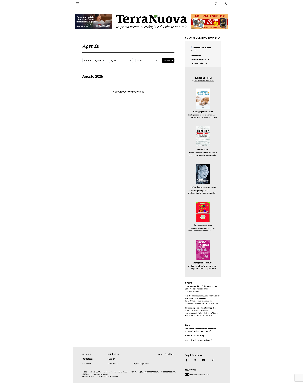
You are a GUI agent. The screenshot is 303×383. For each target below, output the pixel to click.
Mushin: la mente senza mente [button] (203, 187)
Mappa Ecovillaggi (166, 354)
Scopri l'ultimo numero (202, 38)
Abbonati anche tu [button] (200, 59)
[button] (77, 3)
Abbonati (111, 363)
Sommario (196, 55)
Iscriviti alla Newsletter (199, 374)
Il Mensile (86, 363)
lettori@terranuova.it (101, 374)
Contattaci (87, 359)
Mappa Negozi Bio (141, 363)
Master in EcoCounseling (194, 336)
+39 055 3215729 (150, 372)
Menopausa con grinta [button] (202, 263)
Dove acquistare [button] (199, 63)
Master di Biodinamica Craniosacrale (199, 340)
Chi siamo (86, 354)
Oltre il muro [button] (202, 149)
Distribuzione (113, 354)
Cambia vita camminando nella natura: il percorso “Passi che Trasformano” (200, 330)
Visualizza (168, 60)
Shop (109, 359)
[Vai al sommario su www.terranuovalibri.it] (203, 49)
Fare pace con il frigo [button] (203, 225)
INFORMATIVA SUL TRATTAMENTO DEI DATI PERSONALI (100, 376)
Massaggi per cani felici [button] (203, 112)
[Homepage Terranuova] (151, 22)
